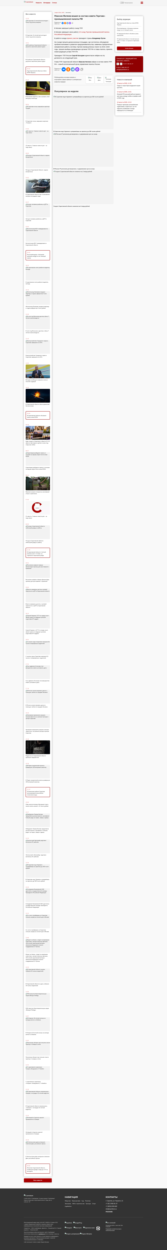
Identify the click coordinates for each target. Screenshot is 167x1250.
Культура (88, 1203)
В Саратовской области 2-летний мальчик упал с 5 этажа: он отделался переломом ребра (128, 40)
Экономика (68, 12)
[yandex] (72, 1234)
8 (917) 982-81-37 (128, 64)
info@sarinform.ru (123, 70)
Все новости (31, 14)
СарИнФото (68, 1206)
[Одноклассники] (65, 23)
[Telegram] (67, 23)
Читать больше (129, 48)
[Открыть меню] (142, 3)
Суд (83, 1201)
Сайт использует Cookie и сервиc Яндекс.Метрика (36, 1242)
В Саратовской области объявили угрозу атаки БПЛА (127, 34)
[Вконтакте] (78, 1228)
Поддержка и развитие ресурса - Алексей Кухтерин (114, 1229)
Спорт (94, 1203)
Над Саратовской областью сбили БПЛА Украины (127, 23)
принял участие (72, 38)
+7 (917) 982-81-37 (112, 1203)
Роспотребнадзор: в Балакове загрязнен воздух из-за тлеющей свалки (127, 29)
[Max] (118, 64)
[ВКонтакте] (63, 23)
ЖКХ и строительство (78, 1203)
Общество (68, 1201)
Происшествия (76, 1201)
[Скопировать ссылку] (72, 23)
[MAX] (70, 23)
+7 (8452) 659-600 (111, 1206)
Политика (87, 1201)
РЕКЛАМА (109, 1211)
